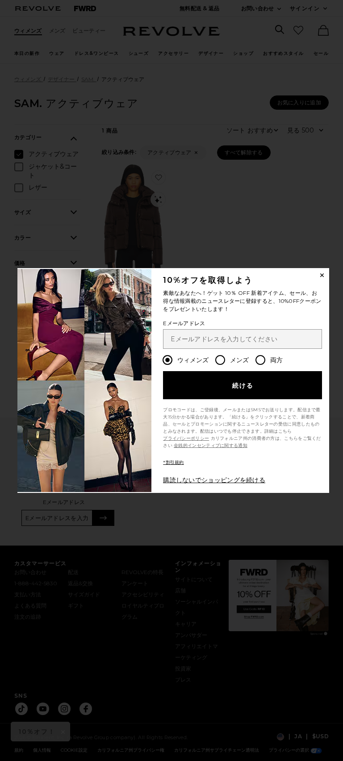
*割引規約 (173, 462)
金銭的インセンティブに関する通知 (210, 445)
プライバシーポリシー (186, 438)
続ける (243, 385)
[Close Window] (322, 275)
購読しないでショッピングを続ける (214, 480)
